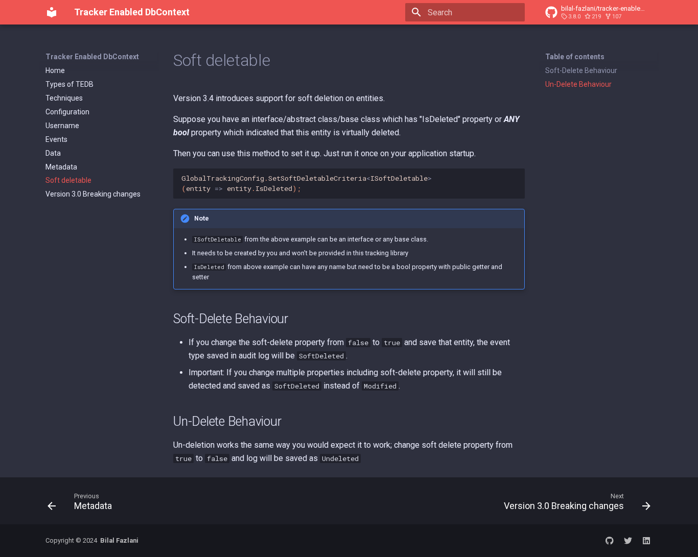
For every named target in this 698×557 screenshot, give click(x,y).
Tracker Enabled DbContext (92, 57)
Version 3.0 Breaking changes (93, 194)
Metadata (61, 167)
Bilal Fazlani (119, 540)
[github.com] (609, 540)
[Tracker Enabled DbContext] (51, 12)
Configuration (67, 112)
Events (56, 139)
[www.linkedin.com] (646, 540)
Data (53, 153)
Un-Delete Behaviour (578, 84)
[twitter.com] (628, 540)
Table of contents (574, 57)
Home (55, 70)
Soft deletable (68, 180)
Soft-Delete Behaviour (581, 70)
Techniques (64, 98)
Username (62, 126)
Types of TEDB (69, 84)
